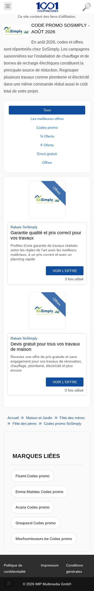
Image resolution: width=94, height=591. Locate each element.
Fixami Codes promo (32, 476)
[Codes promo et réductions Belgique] (47, 7)
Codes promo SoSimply (62, 424)
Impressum (50, 565)
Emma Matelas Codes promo (39, 492)
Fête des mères (72, 418)
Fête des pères (25, 424)
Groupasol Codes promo (36, 523)
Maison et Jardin (39, 418)
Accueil (13, 418)
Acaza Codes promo (32, 507)
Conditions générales (74, 568)
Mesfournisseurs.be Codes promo (44, 538)
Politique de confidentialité (15, 568)
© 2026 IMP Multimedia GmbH (47, 584)
